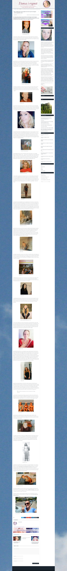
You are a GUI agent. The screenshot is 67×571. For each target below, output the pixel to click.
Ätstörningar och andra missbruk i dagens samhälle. (47, 127)
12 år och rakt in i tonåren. (44, 126)
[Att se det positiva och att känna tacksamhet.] (17, 538)
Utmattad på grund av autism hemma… (45, 158)
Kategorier (42, 97)
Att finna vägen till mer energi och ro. (45, 123)
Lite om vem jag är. (43, 170)
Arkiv (41, 101)
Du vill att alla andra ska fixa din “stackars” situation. (47, 156)
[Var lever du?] (26, 537)
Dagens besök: (43, 174)
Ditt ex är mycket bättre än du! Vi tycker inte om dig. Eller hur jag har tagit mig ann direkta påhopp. (47, 129)
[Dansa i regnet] (33, 4)
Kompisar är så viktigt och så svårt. (45, 137)
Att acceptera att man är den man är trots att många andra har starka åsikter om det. (35, 543)
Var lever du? (24, 538)
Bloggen (42, 169)
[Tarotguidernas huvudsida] (26, 532)
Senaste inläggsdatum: (43, 179)
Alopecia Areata (43, 166)
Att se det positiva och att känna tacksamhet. (17, 542)
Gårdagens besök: (43, 175)
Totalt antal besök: (43, 178)
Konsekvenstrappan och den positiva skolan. (46, 161)
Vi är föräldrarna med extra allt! (44, 134)
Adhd (41, 165)
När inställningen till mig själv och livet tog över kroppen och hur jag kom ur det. (46, 118)
